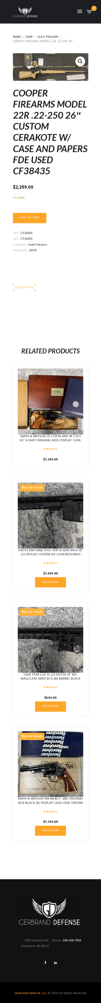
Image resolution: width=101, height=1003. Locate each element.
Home (17, 37)
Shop (29, 37)
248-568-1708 (71, 940)
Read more (50, 582)
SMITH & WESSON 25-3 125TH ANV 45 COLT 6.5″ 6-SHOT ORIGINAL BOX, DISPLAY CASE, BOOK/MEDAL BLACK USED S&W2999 (50, 440)
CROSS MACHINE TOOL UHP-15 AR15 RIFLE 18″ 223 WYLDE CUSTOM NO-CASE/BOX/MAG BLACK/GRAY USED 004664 (50, 554)
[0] (89, 13)
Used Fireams (48, 37)
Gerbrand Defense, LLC (31, 993)
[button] (80, 61)
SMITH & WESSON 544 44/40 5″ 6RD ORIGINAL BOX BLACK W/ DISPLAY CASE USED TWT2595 (50, 801)
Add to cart (29, 217)
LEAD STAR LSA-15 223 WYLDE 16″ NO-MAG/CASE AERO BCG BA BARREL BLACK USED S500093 (51, 679)
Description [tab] (24, 288)
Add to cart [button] (50, 401)
